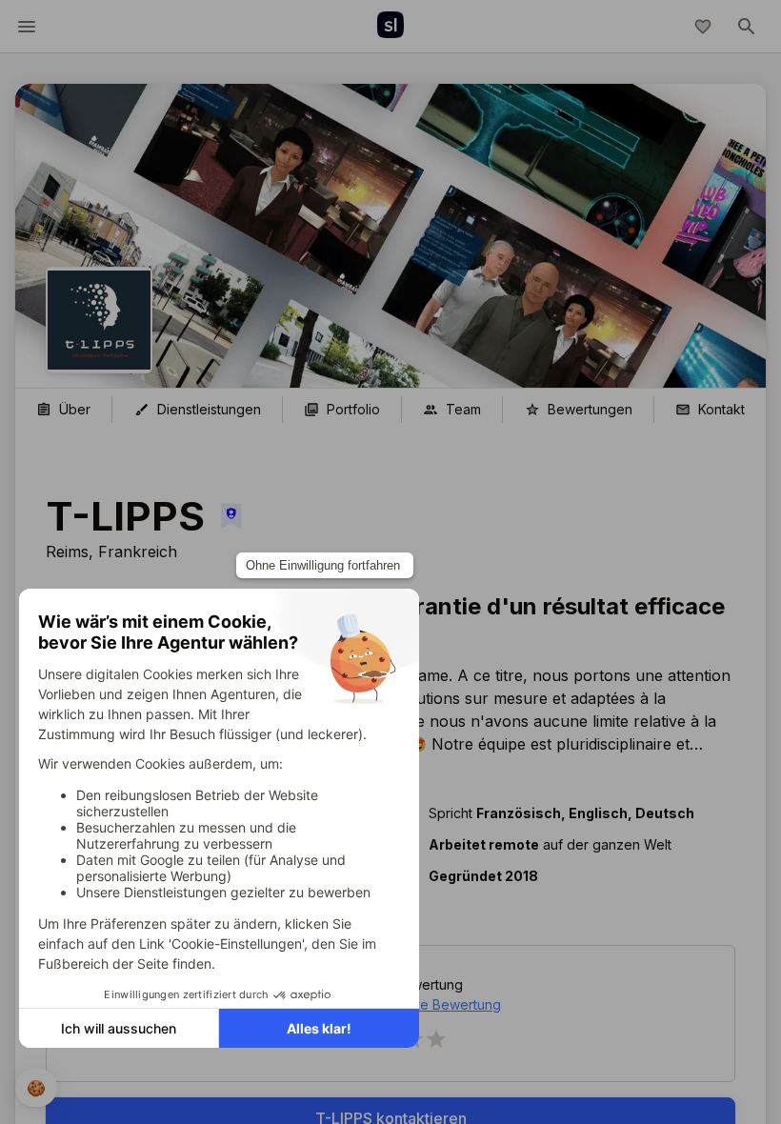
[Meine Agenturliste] (702, 26)
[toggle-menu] (26, 26)
